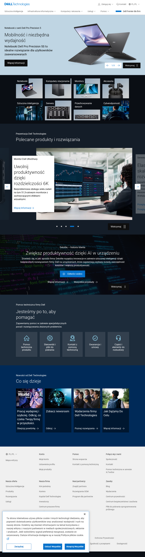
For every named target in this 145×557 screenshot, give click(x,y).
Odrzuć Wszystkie (53, 546)
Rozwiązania (11, 496)
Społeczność (111, 459)
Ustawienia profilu (47, 464)
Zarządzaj (18, 546)
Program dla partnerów (82, 496)
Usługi (8, 501)
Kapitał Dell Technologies (50, 496)
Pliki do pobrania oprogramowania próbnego (121, 508)
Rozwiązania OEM (80, 491)
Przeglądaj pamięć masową (27, 209)
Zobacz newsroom (57, 411)
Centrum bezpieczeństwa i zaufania (121, 501)
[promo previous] (7, 187)
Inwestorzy (44, 501)
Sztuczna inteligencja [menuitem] (14, 11)
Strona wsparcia (79, 459)
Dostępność (122, 543)
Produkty (10, 491)
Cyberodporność (112, 103)
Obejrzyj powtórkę (26, 428)
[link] (121, 4)
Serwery (50, 103)
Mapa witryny (12, 460)
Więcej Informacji (16, 63)
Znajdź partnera (79, 486)
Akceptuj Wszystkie (75, 546)
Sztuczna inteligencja (28, 103)
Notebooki (22, 81)
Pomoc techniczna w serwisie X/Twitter (119, 470)
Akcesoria (108, 81)
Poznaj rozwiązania (85, 428)
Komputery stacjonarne (58, 81)
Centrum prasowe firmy (49, 507)
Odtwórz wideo (74, 274)
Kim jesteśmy (45, 486)
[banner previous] (107, 65)
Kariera (42, 491)
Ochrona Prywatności (104, 538)
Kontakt (109, 464)
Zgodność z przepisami (100, 543)
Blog (108, 486)
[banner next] (118, 65)
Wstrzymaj (130, 65)
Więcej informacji (56, 282)
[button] (106, 4)
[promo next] (137, 187)
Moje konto (44, 459)
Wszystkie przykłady (84, 282)
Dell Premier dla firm (131, 11)
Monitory (79, 81)
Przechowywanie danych (83, 105)
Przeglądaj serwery (23, 204)
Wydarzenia (111, 491)
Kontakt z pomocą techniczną (85, 464)
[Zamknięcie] (85, 514)
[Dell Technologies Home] (17, 4)
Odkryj (49, 428)
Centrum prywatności (115, 496)
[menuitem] (41, 11)
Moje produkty (45, 469)
